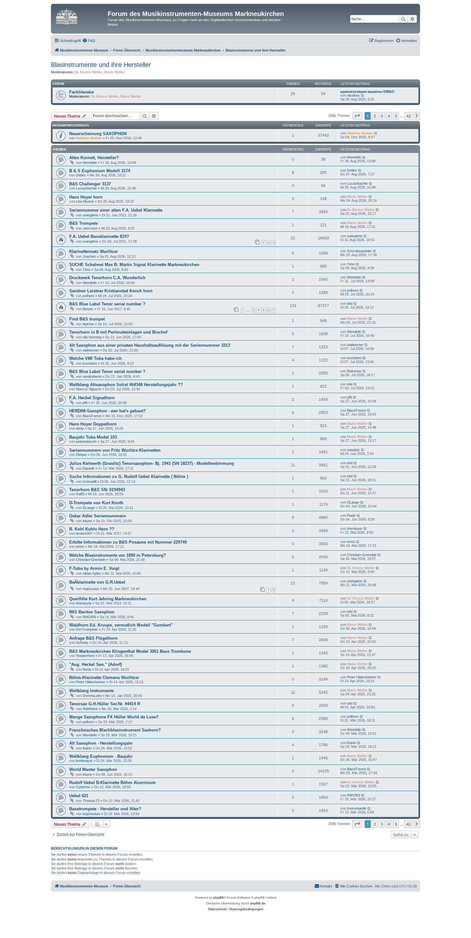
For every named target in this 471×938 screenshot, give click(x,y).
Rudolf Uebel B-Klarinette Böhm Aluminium (112, 782)
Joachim (89, 256)
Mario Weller (114, 72)
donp (80, 428)
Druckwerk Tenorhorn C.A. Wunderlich (107, 277)
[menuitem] (88, 40)
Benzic (88, 309)
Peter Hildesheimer (90, 682)
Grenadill (89, 481)
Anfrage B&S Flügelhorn (93, 638)
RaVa (87, 669)
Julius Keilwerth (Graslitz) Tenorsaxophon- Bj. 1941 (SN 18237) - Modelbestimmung (151, 463)
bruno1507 (84, 533)
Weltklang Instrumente (91, 690)
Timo (86, 269)
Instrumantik (356, 808)
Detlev (81, 175)
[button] (357, 116)
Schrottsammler (359, 251)
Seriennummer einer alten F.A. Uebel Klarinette (115, 210)
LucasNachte (86, 188)
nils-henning (92, 337)
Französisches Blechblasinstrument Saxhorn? (115, 730)
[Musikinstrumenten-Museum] (80, 15)
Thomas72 (91, 801)
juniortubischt (86, 441)
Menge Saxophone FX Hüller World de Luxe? (114, 717)
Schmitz (82, 642)
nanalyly (353, 450)
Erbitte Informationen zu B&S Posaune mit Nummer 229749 (128, 542)
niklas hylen (92, 573)
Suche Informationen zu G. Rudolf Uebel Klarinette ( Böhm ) (128, 476)
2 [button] (375, 116)
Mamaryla (83, 603)
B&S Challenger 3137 (90, 184)
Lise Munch (85, 201)
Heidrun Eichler (89, 138)
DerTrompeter (87, 629)
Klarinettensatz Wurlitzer (93, 251)
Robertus (354, 371)
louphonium (91, 814)
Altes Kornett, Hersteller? (94, 157)
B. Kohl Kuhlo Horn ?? (91, 529)
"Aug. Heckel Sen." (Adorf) (95, 664)
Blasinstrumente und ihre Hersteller (101, 64)
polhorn (88, 296)
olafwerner (91, 350)
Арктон (88, 324)
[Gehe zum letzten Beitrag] (376, 133)
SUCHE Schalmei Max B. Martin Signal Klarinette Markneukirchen (134, 264)
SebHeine (90, 709)
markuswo (91, 589)
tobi (349, 303)
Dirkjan (81, 455)
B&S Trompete (83, 223)
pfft (85, 403)
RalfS (80, 494)
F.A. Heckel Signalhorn (92, 397)
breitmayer (84, 761)
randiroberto (92, 376)
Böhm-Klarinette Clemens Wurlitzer (104, 677)
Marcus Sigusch (88, 389)
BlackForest (92, 416)
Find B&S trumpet (87, 319)
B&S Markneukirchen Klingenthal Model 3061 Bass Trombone (130, 651)
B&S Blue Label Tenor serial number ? (107, 304)
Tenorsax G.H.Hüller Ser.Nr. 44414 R (104, 703)
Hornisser (354, 528)
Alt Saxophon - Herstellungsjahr (101, 743)
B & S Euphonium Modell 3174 (99, 170)
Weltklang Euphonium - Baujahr (101, 756)
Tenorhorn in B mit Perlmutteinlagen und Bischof (118, 332)
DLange (89, 508)
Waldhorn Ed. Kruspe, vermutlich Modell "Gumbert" (121, 625)
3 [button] (382, 116)
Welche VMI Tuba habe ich (95, 358)
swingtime (90, 215)
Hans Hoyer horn (86, 197)
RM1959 (89, 617)
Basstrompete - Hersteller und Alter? (105, 808)
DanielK (89, 468)
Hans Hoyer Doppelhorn (93, 424)
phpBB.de (257, 903)
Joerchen (90, 228)
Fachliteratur (81, 92)
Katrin (87, 748)
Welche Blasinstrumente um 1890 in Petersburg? (117, 555)
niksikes (353, 95)
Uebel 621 (78, 795)
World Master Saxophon (93, 769)
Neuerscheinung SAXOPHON (98, 133)
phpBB (218, 897)
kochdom (90, 363)
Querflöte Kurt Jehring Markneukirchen (107, 598)
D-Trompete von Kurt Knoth (96, 502)
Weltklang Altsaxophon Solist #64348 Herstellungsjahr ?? (126, 384)
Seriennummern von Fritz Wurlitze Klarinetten (115, 450)
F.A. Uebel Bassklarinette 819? (99, 236)
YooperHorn (85, 656)
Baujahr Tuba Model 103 (93, 437)
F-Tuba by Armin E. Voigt (94, 568)
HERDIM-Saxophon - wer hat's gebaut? (107, 410)
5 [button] (396, 116)
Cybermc (83, 787)
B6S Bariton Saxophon (91, 612)
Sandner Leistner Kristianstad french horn (111, 290)
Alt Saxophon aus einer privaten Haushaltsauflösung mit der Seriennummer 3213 (149, 345)
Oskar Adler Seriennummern (97, 515)
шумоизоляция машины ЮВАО (367, 91)
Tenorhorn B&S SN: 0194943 (97, 489)
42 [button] (408, 116)
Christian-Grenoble (90, 560)
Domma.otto (92, 696)
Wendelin (90, 163)
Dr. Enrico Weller (88, 72)
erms (80, 546)
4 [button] (389, 116)
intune (87, 521)
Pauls (351, 515)
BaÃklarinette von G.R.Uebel (97, 582)
